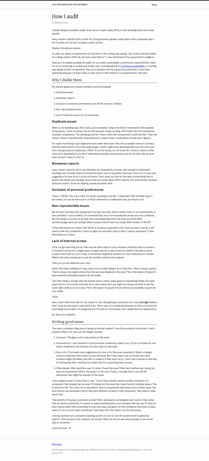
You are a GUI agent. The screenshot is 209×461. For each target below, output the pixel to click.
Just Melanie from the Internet (70, 4)
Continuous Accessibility (132, 66)
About (154, 4)
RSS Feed (56, 444)
